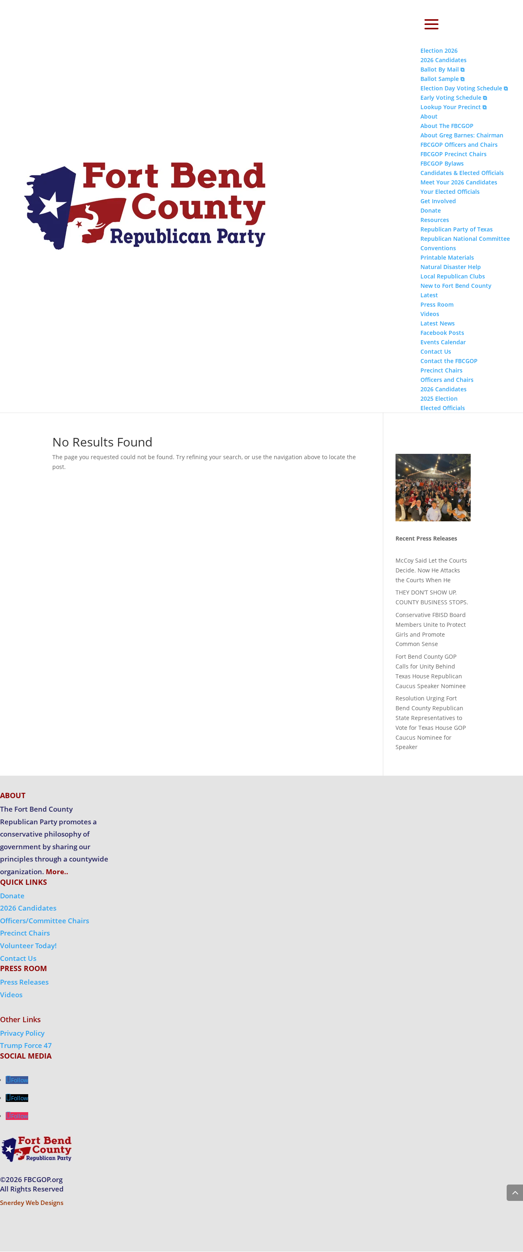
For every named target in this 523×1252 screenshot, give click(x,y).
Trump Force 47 (26, 1045)
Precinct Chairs (25, 933)
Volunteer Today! (28, 945)
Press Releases (24, 982)
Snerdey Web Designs (31, 1202)
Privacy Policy (22, 1033)
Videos (11, 994)
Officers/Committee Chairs (44, 920)
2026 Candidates (28, 908)
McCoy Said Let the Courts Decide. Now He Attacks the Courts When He (431, 570)
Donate (12, 895)
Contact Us (18, 958)
